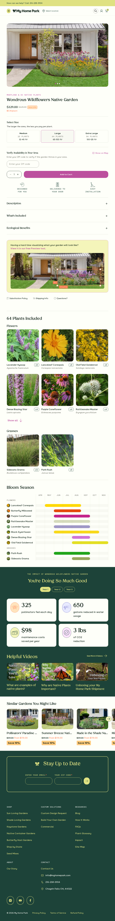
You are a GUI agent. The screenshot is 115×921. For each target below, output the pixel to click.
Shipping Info (42, 298)
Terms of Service (58, 913)
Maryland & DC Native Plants (24, 94)
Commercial (47, 826)
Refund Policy (77, 913)
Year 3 (69, 589)
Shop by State (14, 846)
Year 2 (57, 589)
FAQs (78, 826)
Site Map (80, 846)
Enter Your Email (35, 774)
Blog (77, 813)
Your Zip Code (63, 774)
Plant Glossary (83, 833)
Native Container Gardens (21, 833)
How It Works (82, 820)
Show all (13, 420)
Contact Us (47, 868)
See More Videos (95, 656)
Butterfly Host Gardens (19, 840)
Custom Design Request (54, 813)
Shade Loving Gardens (19, 820)
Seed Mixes (13, 853)
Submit (87, 781)
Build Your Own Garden (53, 820)
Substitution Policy (18, 298)
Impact (79, 840)
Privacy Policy (39, 913)
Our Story (12, 868)
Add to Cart (66, 174)
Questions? (62, 298)
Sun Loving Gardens (17, 813)
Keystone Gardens (17, 826)
